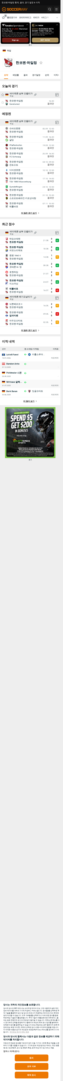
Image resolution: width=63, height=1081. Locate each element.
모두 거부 (31, 1066)
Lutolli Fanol (12, 354)
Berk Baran (11, 391)
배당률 (16, 75)
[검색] (49, 9)
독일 (9, 50)
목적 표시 (31, 1075)
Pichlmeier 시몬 (14, 372)
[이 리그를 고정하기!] (35, 94)
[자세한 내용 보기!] (30, 102)
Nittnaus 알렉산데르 (16, 382)
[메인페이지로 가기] (17, 9)
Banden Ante (12, 363)
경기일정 (36, 75)
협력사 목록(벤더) (11, 1051)
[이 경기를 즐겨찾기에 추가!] (2, 102)
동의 (31, 1058)
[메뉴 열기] (56, 9)
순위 (47, 75)
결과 (26, 75)
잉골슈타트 (37, 391)
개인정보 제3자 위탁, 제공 (19, 1032)
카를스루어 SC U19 (41, 354)
